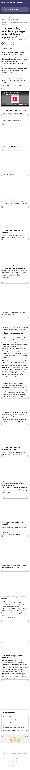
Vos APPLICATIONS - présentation (9, 19)
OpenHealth (15, 758)
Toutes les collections (6, 17)
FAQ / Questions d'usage (7, 21)
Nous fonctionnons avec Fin (16, 765)
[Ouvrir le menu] (27, 3)
